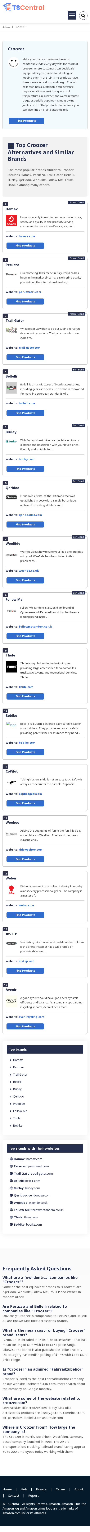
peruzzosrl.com (30, 292)
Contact (13, 1495)
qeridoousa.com (30, 515)
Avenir (11, 989)
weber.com (26, 905)
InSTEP (11, 934)
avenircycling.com (31, 1017)
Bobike (11, 715)
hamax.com (27, 236)
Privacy (41, 1489)
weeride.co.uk (29, 570)
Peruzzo (12, 265)
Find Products (26, 121)
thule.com (26, 687)
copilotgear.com (30, 794)
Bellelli (11, 376)
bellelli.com (27, 403)
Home (7, 27)
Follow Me (14, 599)
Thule (10, 655)
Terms (60, 1489)
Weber (11, 878)
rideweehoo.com (30, 849)
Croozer (16, 49)
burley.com (26, 459)
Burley (11, 432)
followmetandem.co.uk (35, 626)
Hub (24, 1489)
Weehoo (12, 822)
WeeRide (13, 543)
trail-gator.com (29, 347)
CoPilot (12, 771)
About (78, 1489)
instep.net (26, 961)
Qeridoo (12, 487)
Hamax (12, 209)
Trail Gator (15, 320)
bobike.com (27, 742)
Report (33, 1495)
